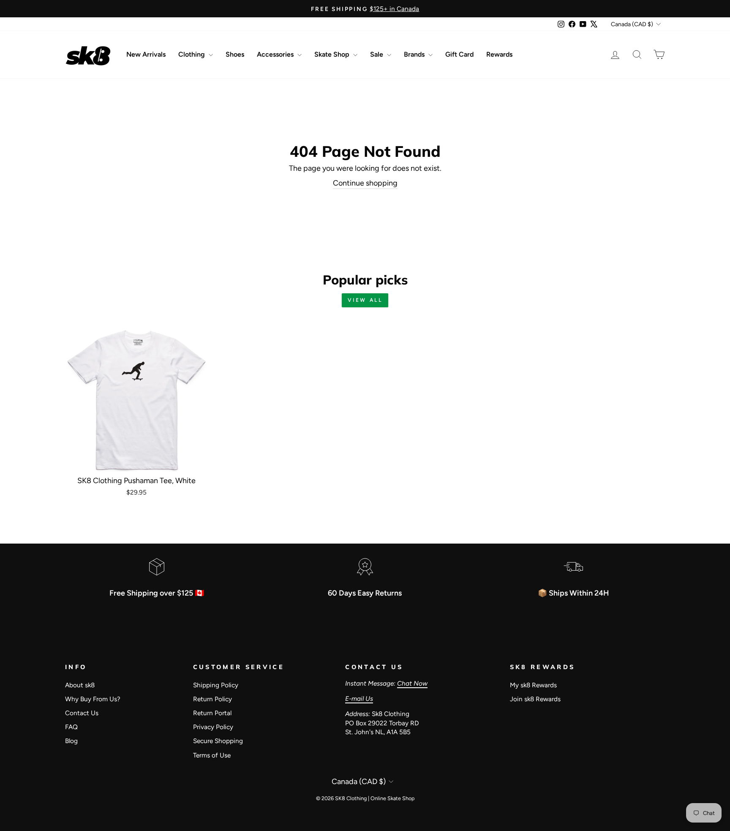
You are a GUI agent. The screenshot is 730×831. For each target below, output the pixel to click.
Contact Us (81, 713)
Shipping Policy (215, 685)
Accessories (276, 54)
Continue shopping (365, 183)
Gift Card (459, 54)
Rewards (499, 54)
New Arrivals (146, 54)
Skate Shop (332, 54)
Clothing (192, 54)
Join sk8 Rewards (535, 699)
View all (365, 300)
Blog (71, 741)
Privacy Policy (213, 727)
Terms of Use (212, 755)
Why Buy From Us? (92, 699)
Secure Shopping (218, 741)
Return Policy (212, 699)
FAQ (71, 727)
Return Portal (212, 713)
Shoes (235, 54)
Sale (377, 54)
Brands (415, 54)
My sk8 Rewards (533, 685)
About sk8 (80, 685)
